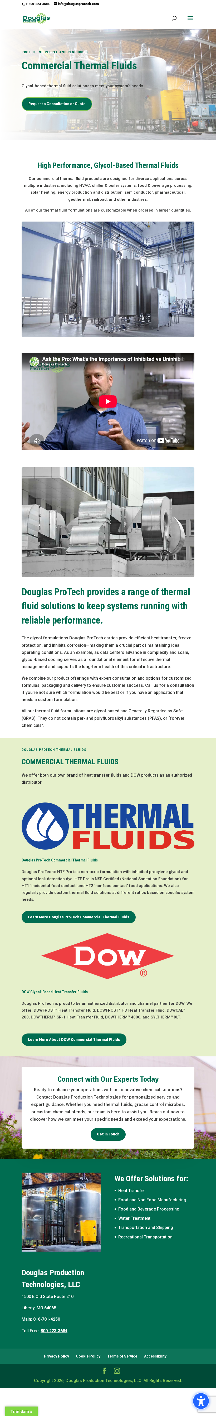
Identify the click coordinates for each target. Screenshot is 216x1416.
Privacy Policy (56, 1356)
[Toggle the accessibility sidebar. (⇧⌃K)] (201, 1401)
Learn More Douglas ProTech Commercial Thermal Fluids (78, 917)
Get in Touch (108, 1134)
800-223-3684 (54, 1330)
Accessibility (155, 1356)
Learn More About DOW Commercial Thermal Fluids (74, 1039)
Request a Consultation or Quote (56, 104)
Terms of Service (122, 1356)
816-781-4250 (46, 1319)
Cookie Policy (88, 1356)
